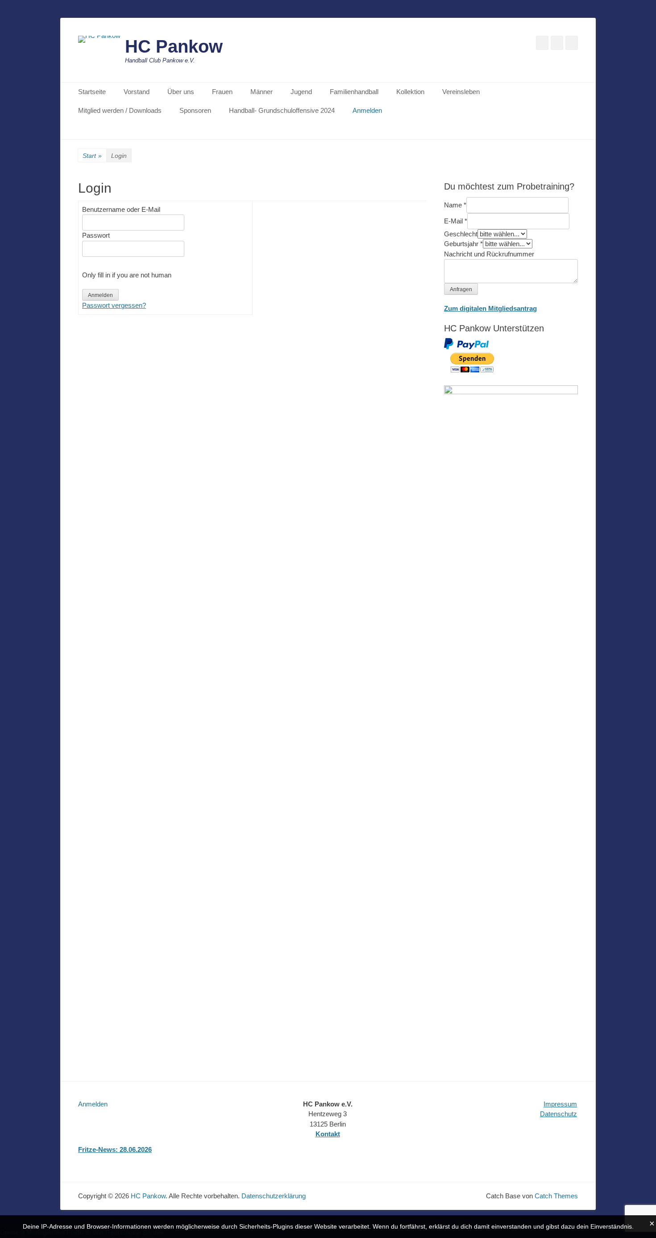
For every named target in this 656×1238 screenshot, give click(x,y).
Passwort (96, 235)
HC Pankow (174, 46)
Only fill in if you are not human (126, 275)
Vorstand (136, 91)
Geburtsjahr (463, 244)
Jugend (301, 91)
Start (92, 155)
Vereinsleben (461, 91)
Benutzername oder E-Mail (121, 209)
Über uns (180, 91)
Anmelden (367, 110)
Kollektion (410, 91)
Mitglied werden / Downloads (120, 110)
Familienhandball (354, 91)
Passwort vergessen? (114, 305)
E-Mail (455, 221)
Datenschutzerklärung (273, 1196)
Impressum (560, 1104)
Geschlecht (460, 234)
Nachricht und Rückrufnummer (489, 254)
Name (455, 205)
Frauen (222, 91)
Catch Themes (556, 1196)
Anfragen (461, 289)
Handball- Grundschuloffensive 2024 (282, 110)
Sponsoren (195, 110)
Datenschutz (558, 1114)
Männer (261, 91)
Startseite (92, 91)
